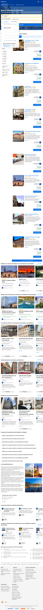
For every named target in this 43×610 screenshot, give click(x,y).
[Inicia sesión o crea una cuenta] (38, 1)
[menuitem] (5, 5)
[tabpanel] (10, 35)
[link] (6, 51)
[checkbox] (15, 30)
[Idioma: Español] (2, 602)
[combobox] (22, 16)
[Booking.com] (3, 1)
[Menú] (41, 1)
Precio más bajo (25, 36)
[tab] (6, 21)
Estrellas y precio (33, 36)
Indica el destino (6, 15)
